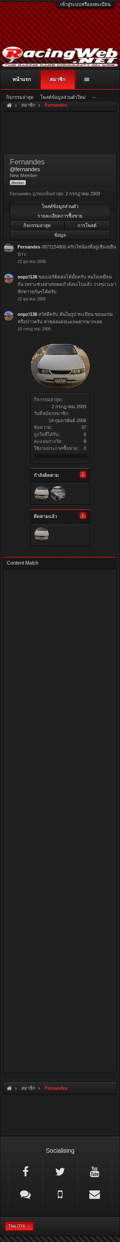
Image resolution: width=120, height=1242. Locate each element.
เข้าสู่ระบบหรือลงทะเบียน (85, 4)
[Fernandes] (41, 493)
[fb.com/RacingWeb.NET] (25, 1171)
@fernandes (25, 169)
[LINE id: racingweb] (25, 1194)
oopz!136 (27, 276)
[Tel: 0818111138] (60, 1194)
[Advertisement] (60, 819)
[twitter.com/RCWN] (60, 1171)
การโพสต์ (87, 225)
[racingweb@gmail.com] (95, 1194)
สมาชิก (58, 79)
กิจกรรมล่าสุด (37, 225)
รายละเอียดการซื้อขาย (60, 215)
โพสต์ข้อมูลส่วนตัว (60, 206)
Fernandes (29, 246)
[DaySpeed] (58, 493)
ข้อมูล (60, 235)
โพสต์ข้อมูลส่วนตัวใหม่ (63, 97)
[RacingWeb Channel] (95, 1171)
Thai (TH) (16, 1226)
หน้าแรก (22, 79)
